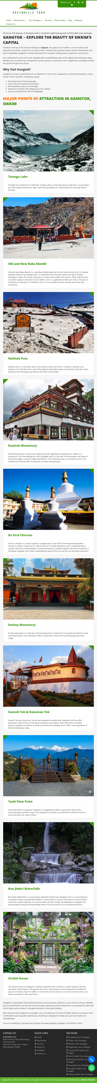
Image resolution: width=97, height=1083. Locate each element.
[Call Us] (91, 1059)
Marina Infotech (88, 1080)
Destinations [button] (19, 20)
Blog (70, 20)
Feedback (78, 20)
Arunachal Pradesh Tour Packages (77, 1051)
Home (8, 20)
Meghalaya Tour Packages (79, 1047)
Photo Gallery (60, 20)
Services (48, 20)
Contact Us (10, 24)
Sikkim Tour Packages (77, 1040)
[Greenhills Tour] (29, 8)
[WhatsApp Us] (91, 1067)
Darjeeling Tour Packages (79, 1037)
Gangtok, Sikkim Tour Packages (76, 1069)
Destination (41, 1040)
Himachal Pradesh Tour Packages (77, 1060)
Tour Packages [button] (35, 20)
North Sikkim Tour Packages (80, 1056)
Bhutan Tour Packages (77, 1044)
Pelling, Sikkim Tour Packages (80, 1074)
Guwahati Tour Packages (78, 1065)
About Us (40, 1047)
